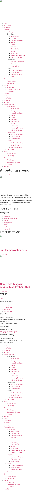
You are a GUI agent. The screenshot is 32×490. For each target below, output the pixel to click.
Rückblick (10, 92)
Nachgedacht (11, 81)
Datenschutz (8, 307)
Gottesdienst (15, 36)
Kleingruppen (15, 38)
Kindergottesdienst (17, 70)
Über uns (7, 27)
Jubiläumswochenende (14, 250)
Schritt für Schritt (16, 57)
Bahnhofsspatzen (16, 74)
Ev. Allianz (10, 77)
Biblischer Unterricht (17, 62)
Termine (6, 30)
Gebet (13, 51)
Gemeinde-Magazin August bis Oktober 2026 (15, 286)
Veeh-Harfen (15, 49)
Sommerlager (15, 66)
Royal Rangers (15, 72)
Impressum (7, 305)
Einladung (10, 83)
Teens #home (15, 64)
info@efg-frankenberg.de (8, 332)
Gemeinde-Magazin (13, 89)
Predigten (10, 87)
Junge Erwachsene (17, 40)
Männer (13, 42)
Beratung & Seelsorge (18, 55)
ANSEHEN (3, 254)
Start (5, 23)
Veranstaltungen (9, 32)
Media (6, 85)
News (5, 79)
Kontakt (6, 94)
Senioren (14, 47)
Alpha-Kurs (14, 53)
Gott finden (7, 25)
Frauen (13, 45)
